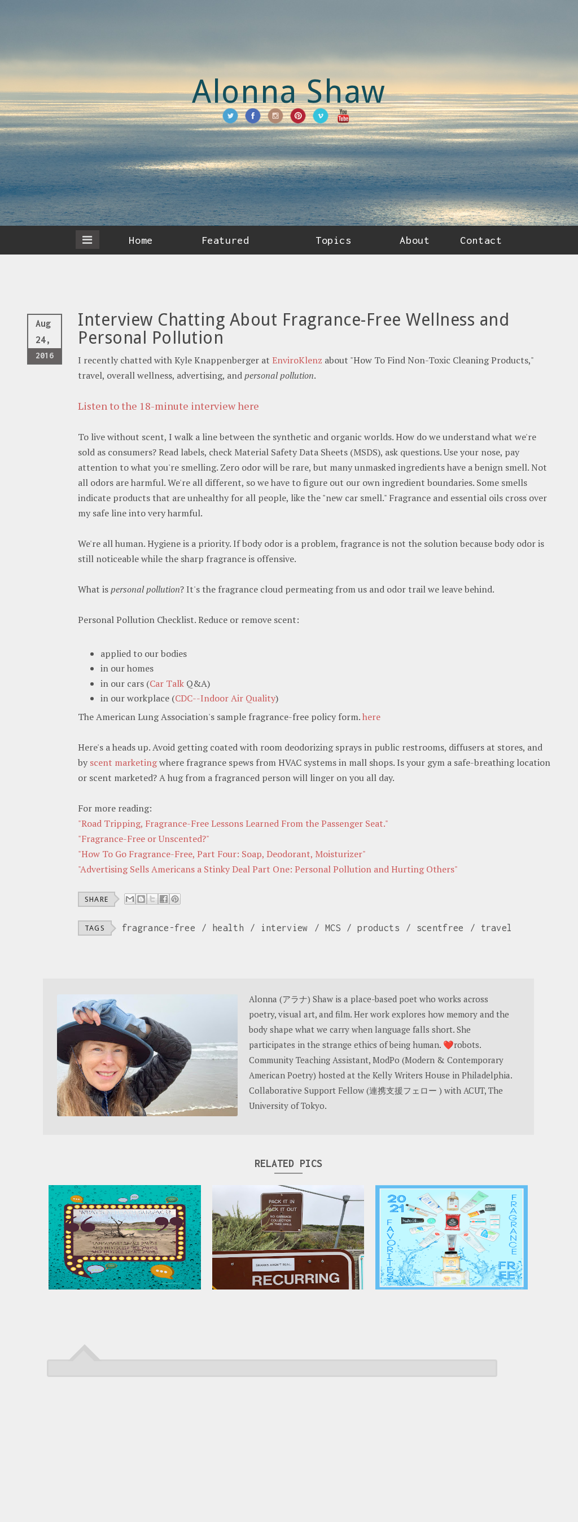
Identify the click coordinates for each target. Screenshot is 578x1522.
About (415, 240)
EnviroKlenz (297, 360)
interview (284, 928)
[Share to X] (152, 899)
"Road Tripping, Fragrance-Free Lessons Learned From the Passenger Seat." (233, 823)
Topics (333, 240)
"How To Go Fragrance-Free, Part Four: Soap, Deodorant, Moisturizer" (222, 854)
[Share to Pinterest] (175, 899)
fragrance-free (158, 928)
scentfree (440, 928)
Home (140, 240)
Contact (481, 240)
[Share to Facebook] (163, 899)
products (378, 928)
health (228, 928)
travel (497, 928)
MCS (333, 928)
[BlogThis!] (141, 899)
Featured (225, 240)
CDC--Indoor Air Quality (225, 698)
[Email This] (129, 899)
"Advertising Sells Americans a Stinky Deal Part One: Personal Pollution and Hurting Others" (268, 869)
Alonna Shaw (289, 91)
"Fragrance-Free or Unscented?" (143, 838)
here (371, 716)
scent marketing (123, 762)
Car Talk (168, 683)
